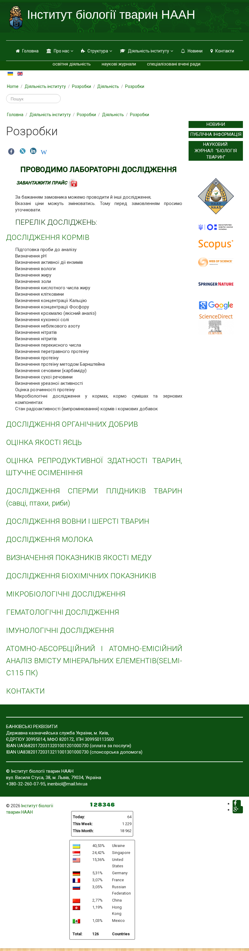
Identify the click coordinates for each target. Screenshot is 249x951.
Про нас (61, 51)
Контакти (224, 51)
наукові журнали (119, 64)
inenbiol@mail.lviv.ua (67, 784)
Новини (195, 51)
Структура (97, 51)
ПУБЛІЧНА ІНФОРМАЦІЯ (215, 134)
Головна (30, 51)
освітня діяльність (71, 64)
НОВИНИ (215, 124)
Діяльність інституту (148, 51)
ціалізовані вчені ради (177, 64)
